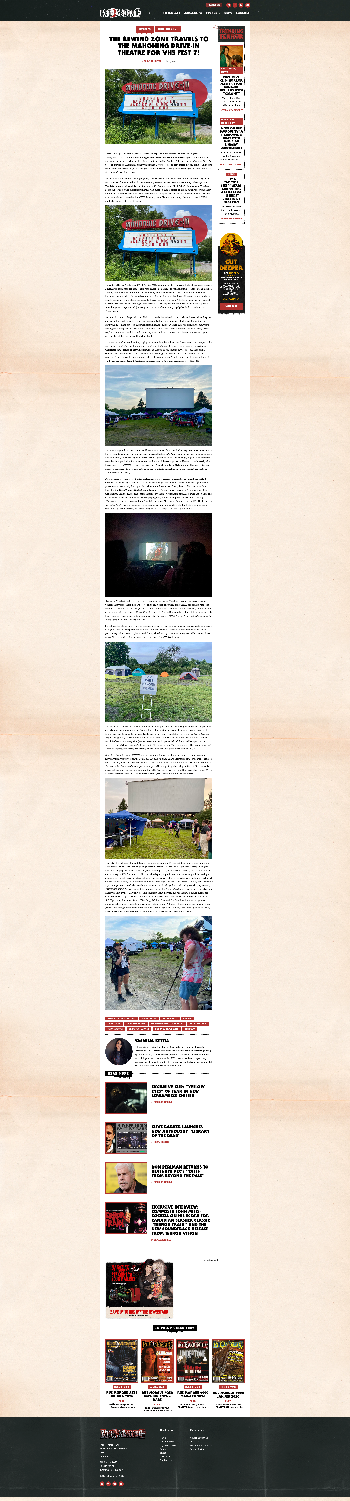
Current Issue (171, 13)
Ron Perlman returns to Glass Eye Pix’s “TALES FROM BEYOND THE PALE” (180, 1171)
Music (225, 120)
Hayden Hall (170, 1018)
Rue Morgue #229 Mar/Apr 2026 (192, 1394)
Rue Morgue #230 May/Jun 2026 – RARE (157, 1396)
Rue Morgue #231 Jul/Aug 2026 (121, 1394)
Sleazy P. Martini (139, 1029)
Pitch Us (194, 1441)
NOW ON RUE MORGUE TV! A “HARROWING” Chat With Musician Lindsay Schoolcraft (231, 138)
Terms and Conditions (201, 1445)
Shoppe (228, 13)
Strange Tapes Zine (166, 1029)
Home (163, 1438)
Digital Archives (193, 13)
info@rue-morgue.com (111, 1470)
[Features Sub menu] (219, 13)
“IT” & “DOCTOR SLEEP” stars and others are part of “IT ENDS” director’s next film (231, 190)
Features (164, 1449)
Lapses (187, 1018)
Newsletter (243, 13)
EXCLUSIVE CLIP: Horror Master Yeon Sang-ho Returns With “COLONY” (231, 85)
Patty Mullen (198, 1023)
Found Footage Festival (122, 1018)
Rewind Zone (115, 1029)
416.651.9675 (110, 1462)
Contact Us (166, 1460)
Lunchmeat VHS (136, 1023)
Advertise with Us (199, 1438)
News (224, 72)
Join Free (231, 306)
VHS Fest (190, 1029)
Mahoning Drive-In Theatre (167, 1023)
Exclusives (228, 69)
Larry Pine (114, 1023)
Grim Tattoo (149, 1018)
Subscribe (214, 5)
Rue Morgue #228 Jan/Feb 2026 (228, 1394)
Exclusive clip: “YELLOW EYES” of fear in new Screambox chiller (178, 1091)
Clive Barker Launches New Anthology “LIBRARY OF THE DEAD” (180, 1131)
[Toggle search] (149, 13)
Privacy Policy (197, 1449)
